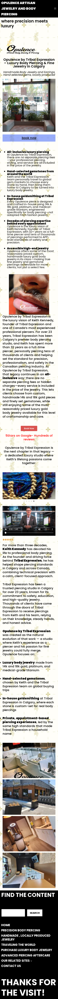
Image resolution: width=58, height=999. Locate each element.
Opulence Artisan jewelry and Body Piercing (18, 9)
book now (29, 138)
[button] (5, 485)
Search (35, 913)
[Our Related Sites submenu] (31, 961)
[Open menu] (55, 8)
